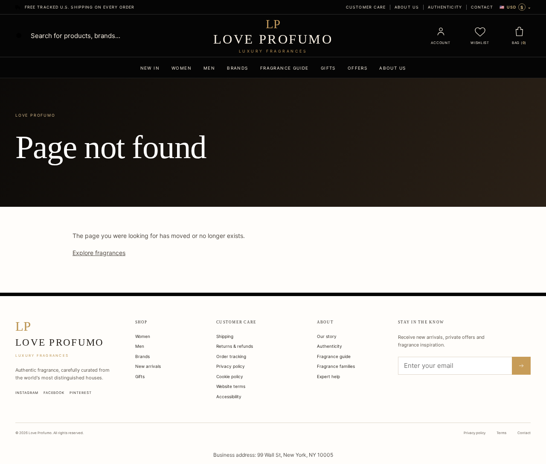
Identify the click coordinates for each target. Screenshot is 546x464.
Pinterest (81, 393)
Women (181, 67)
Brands (237, 67)
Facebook (54, 393)
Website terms (230, 386)
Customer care (366, 7)
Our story (327, 336)
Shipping (224, 336)
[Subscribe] (521, 366)
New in (150, 67)
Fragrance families (336, 366)
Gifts (328, 67)
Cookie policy (229, 376)
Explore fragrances (99, 252)
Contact (482, 7)
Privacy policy (230, 366)
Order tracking (231, 356)
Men (209, 67)
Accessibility (228, 396)
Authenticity (445, 7)
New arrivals (148, 366)
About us (407, 7)
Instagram (26, 393)
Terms (501, 433)
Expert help (328, 376)
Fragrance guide (284, 67)
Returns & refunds (234, 346)
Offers (357, 67)
